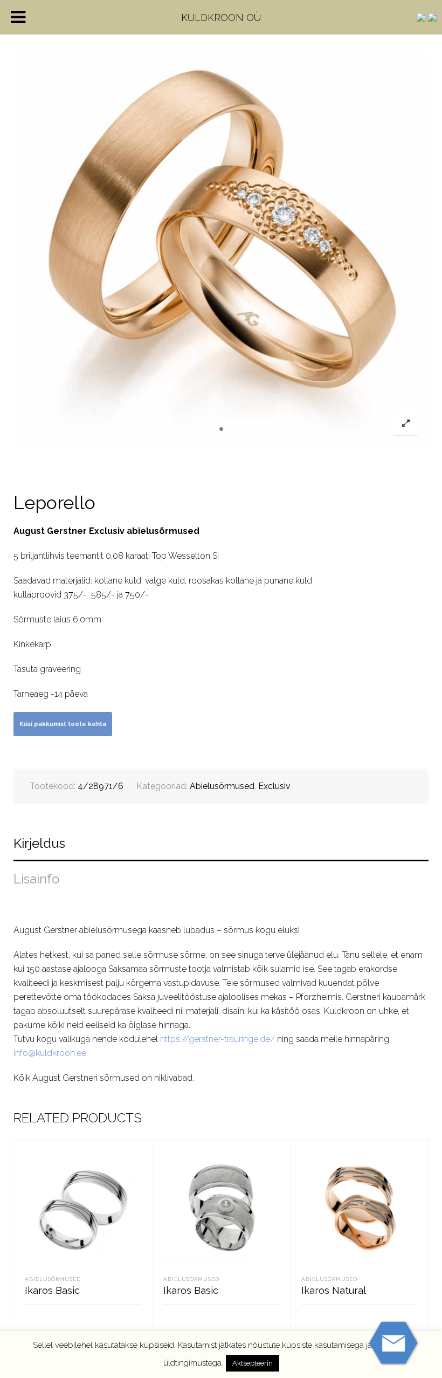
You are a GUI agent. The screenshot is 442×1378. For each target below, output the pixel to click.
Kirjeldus (39, 843)
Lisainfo (36, 879)
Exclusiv (274, 786)
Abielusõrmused (222, 786)
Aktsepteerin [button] (252, 1363)
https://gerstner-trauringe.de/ (217, 1039)
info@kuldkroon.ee (49, 1053)
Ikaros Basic (52, 1290)
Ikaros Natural (333, 1290)
